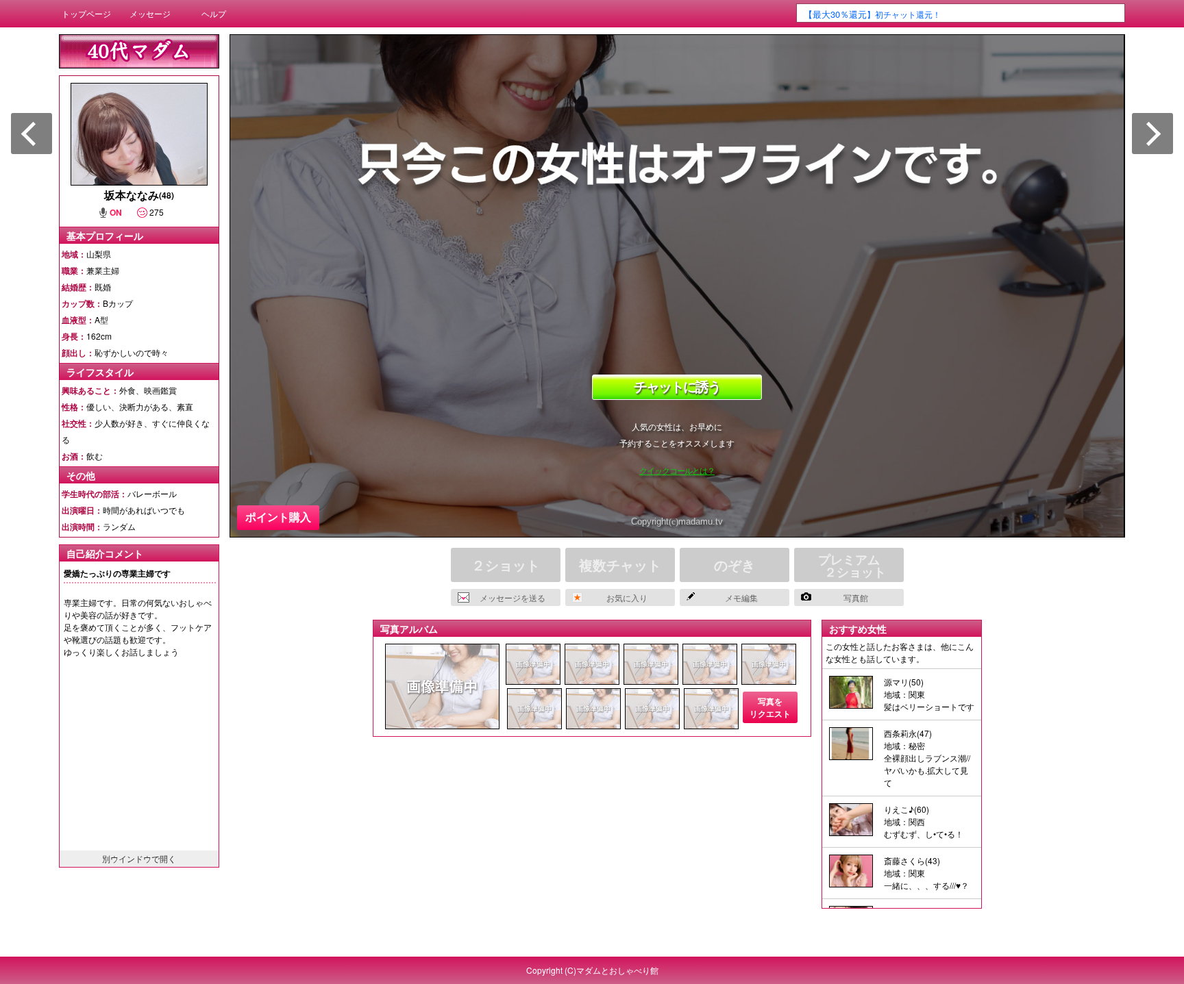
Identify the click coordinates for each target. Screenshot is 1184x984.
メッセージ (150, 13)
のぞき (734, 565)
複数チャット (620, 565)
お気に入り (627, 597)
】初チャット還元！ (872, 14)
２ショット (505, 565)
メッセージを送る (512, 597)
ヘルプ (213, 13)
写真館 (855, 597)
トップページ (86, 13)
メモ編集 (741, 597)
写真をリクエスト (770, 707)
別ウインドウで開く (139, 858)
